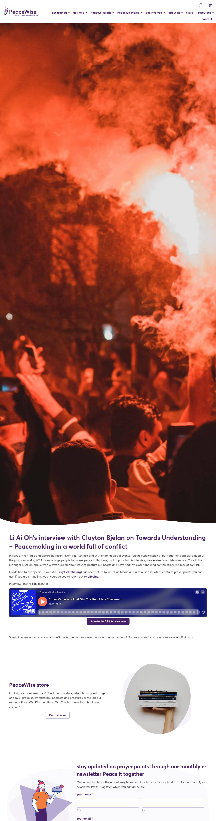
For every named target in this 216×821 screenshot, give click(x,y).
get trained (59, 12)
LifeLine (93, 576)
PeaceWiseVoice (128, 12)
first (79, 810)
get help (78, 12)
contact (207, 19)
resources (204, 12)
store (189, 12)
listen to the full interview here (108, 621)
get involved (154, 12)
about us (174, 12)
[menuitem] (60, 12)
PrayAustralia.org (69, 572)
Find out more (57, 715)
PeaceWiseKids (101, 12)
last (144, 810)
